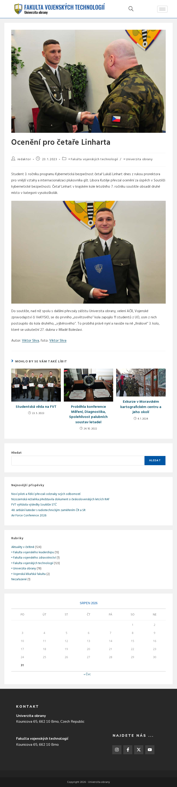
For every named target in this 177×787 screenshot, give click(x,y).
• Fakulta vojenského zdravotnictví (33, 557)
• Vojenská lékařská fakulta (28, 574)
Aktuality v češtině (22, 547)
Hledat (16, 452)
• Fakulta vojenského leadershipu (32, 552)
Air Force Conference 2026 (28, 515)
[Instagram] (116, 749)
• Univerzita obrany (138, 159)
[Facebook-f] (128, 749)
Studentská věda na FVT (36, 406)
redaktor (24, 159)
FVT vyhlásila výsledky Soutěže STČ (34, 504)
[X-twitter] (138, 749)
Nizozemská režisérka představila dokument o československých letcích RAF (60, 499)
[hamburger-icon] (162, 9)
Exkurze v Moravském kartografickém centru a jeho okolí (140, 407)
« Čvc (87, 674)
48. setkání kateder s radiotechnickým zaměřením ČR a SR (48, 510)
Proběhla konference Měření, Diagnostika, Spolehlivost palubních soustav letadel (88, 414)
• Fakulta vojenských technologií (93, 159)
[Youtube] (149, 749)
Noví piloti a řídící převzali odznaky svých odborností (45, 494)
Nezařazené (19, 579)
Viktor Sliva (30, 340)
